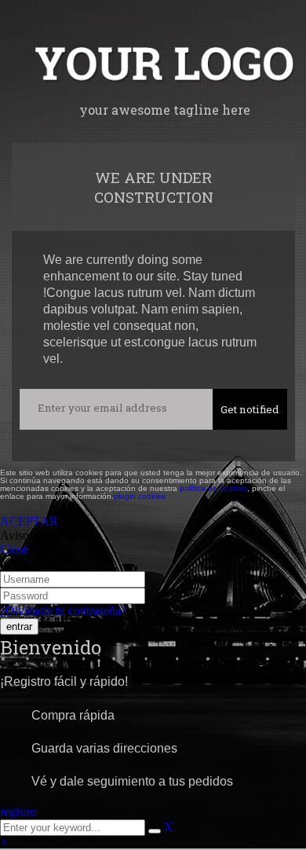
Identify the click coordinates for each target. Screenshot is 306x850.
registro (18, 812)
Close (14, 549)
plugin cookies (140, 496)
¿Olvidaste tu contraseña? (63, 610)
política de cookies (213, 488)
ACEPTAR (29, 521)
